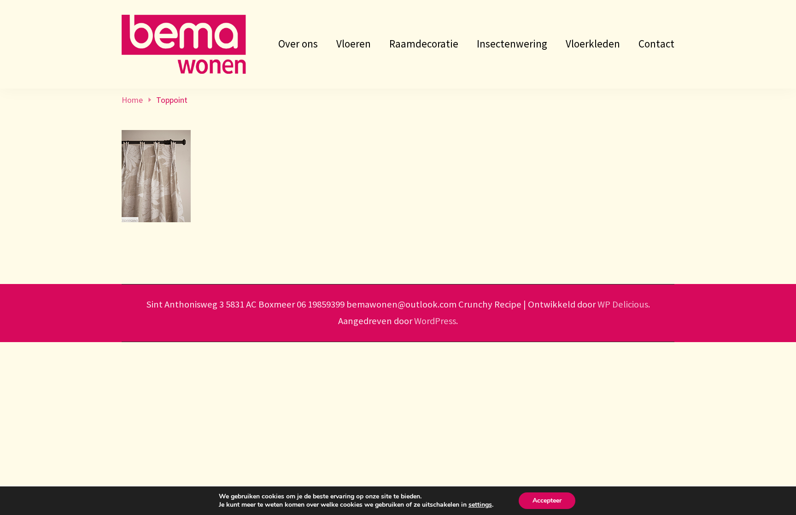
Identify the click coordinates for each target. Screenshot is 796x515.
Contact (656, 43)
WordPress (435, 321)
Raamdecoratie (423, 43)
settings (480, 505)
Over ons (298, 43)
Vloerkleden (593, 43)
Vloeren (353, 43)
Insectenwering (512, 43)
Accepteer (547, 500)
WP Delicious (622, 304)
